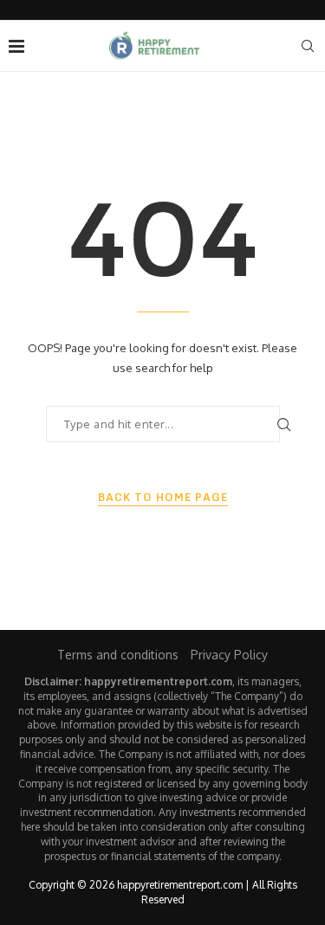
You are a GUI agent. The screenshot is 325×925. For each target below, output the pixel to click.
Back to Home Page (163, 497)
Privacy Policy (229, 654)
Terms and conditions (118, 654)
